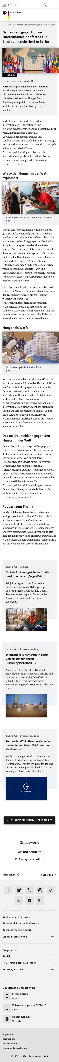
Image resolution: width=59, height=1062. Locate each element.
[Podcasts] (41, 900)
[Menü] (53, 4)
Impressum (7, 1034)
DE (4, 4)
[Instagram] (41, 890)
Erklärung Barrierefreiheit (15, 1048)
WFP (10, 221)
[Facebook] (9, 890)
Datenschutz (8, 1039)
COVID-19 (45, 233)
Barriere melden (10, 1043)
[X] (30, 890)
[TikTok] (52, 890)
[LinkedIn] (20, 900)
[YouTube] (30, 900)
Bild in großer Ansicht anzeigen (31, 197)
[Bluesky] (20, 890)
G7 (47, 144)
